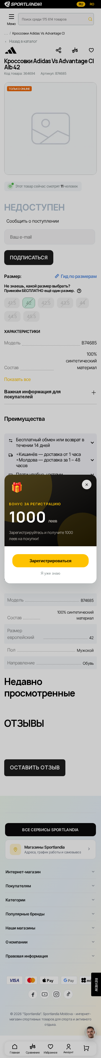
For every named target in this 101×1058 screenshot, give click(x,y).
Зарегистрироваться (50, 560)
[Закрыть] (86, 484)
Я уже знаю (50, 573)
